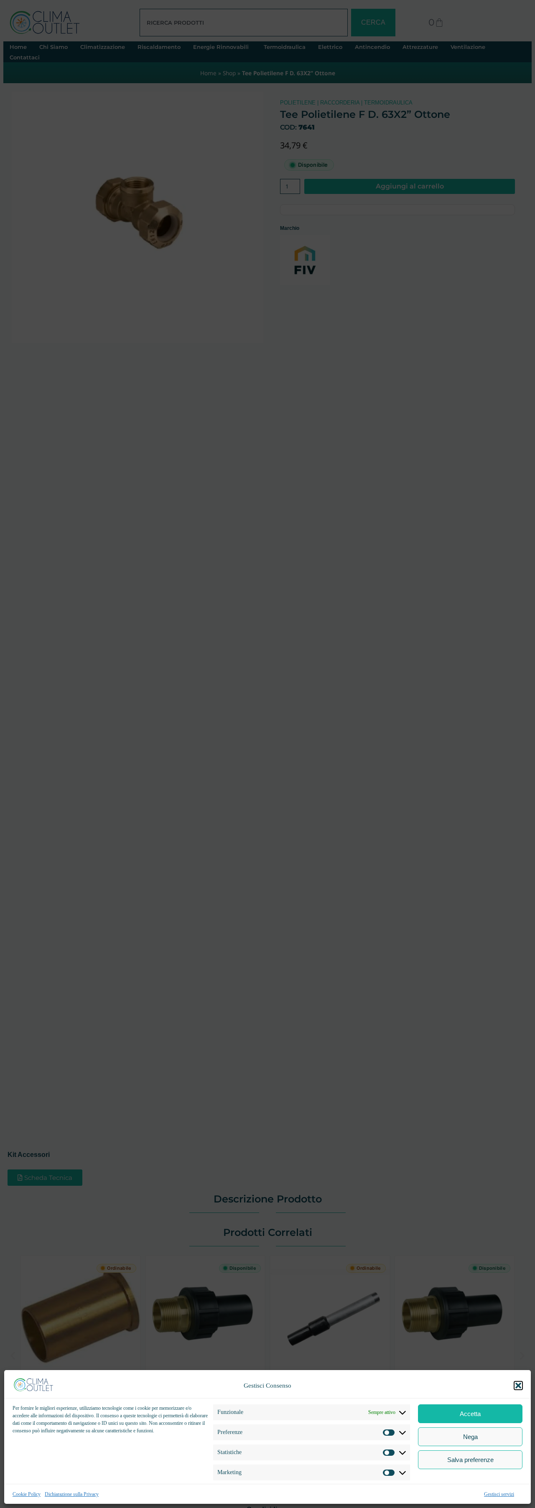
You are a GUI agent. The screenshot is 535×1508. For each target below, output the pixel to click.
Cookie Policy (27, 1494)
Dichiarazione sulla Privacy (72, 1494)
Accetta (470, 1413)
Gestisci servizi (499, 1494)
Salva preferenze (470, 1459)
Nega (470, 1436)
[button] (518, 1385)
